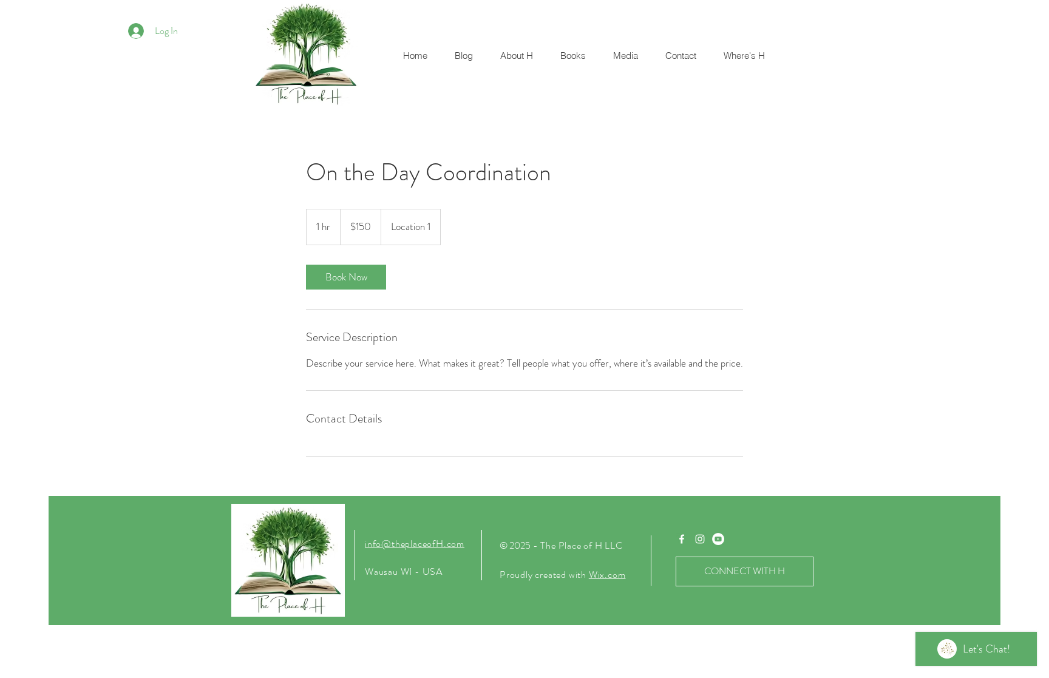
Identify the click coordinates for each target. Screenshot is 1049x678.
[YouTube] (718, 539)
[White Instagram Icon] (700, 539)
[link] (346, 277)
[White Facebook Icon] (682, 539)
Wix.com (607, 574)
